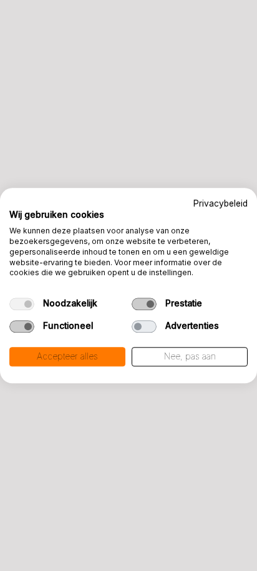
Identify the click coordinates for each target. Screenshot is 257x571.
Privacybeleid (220, 203)
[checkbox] (21, 304)
